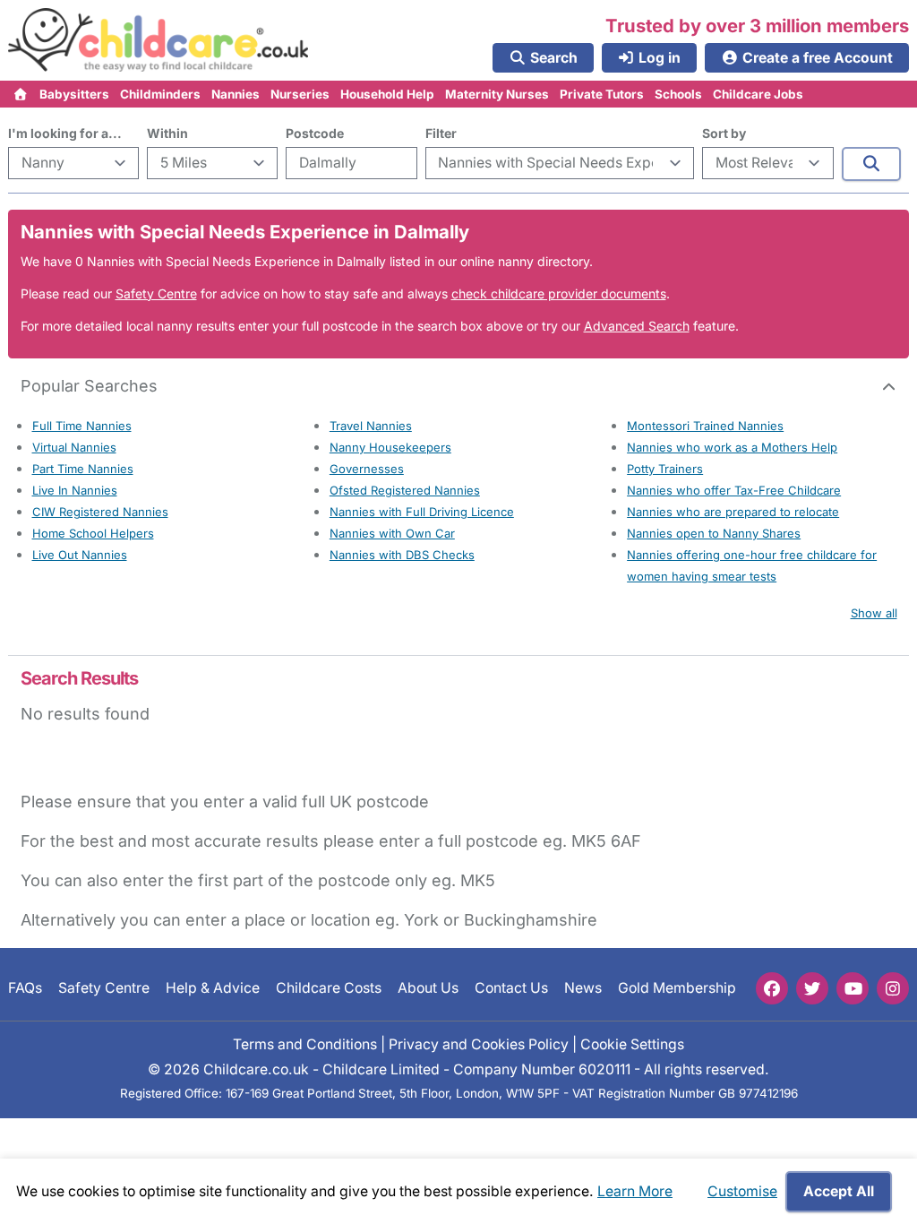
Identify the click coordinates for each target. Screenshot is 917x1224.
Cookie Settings (632, 1043)
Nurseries (300, 94)
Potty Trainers (665, 468)
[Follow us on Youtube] (852, 988)
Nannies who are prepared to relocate (733, 511)
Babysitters (74, 94)
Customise (742, 1191)
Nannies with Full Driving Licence (422, 511)
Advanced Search (637, 325)
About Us (428, 987)
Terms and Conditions (305, 1043)
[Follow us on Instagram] (893, 988)
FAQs (25, 987)
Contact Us (511, 987)
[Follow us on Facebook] (772, 988)
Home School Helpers (93, 533)
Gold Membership (677, 987)
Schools (678, 94)
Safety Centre (156, 293)
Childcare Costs (328, 987)
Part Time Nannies (82, 468)
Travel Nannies (371, 425)
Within (167, 133)
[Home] (21, 94)
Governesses (367, 468)
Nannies (235, 94)
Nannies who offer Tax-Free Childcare (734, 490)
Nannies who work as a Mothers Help (732, 447)
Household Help (387, 94)
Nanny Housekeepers (390, 447)
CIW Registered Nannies (100, 511)
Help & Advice (213, 987)
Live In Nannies (74, 490)
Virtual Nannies (74, 447)
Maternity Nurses (497, 94)
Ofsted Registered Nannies (405, 490)
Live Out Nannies (79, 554)
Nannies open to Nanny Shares (714, 533)
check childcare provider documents (558, 293)
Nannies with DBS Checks (402, 554)
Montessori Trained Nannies (705, 425)
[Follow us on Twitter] (812, 988)
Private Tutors (602, 94)
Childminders (160, 94)
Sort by (724, 133)
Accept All (838, 1191)
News (583, 987)
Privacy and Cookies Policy (479, 1043)
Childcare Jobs (758, 94)
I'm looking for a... (65, 133)
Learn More (635, 1191)
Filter (441, 133)
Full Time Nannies (82, 425)
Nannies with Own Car (392, 533)
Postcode (315, 133)
